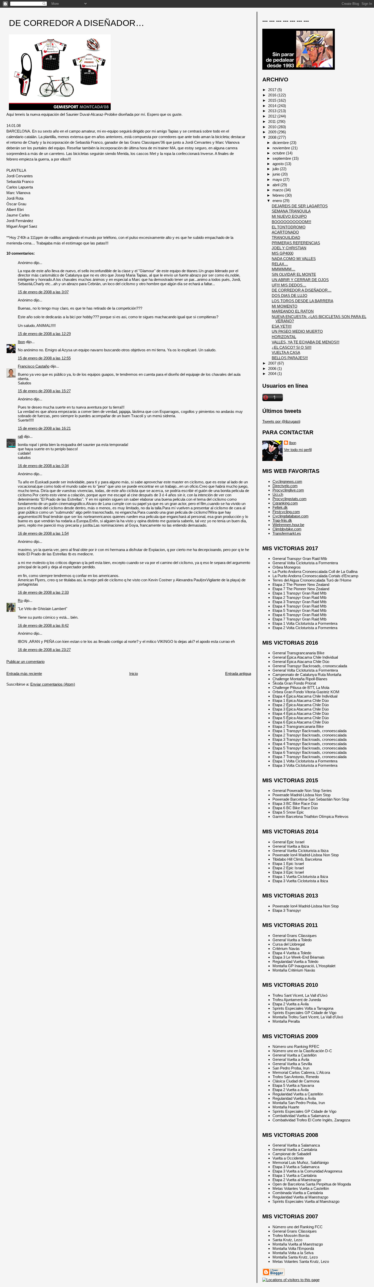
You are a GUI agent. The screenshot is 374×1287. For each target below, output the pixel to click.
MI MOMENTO (284, 306)
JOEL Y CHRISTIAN (289, 248)
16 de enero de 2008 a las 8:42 (43, 625)
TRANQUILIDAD (286, 237)
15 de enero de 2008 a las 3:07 (43, 292)
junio (276, 174)
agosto (278, 164)
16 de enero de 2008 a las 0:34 (43, 466)
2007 (272, 363)
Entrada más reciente (24, 673)
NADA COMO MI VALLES (294, 258)
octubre (279, 153)
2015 (272, 100)
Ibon (21, 342)
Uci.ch (277, 494)
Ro (20, 600)
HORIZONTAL (284, 337)
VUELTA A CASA (286, 352)
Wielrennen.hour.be (288, 525)
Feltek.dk (280, 507)
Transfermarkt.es (286, 533)
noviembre (281, 148)
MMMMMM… (283, 269)
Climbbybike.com (286, 529)
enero (277, 200)
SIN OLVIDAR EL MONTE (294, 274)
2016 (272, 95)
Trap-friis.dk (282, 520)
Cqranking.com (285, 503)
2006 (272, 368)
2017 (272, 90)
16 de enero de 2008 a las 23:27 (44, 649)
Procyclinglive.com (288, 490)
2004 (272, 373)
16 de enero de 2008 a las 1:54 (43, 533)
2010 (272, 127)
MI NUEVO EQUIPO (289, 216)
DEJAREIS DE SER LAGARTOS (300, 206)
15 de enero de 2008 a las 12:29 (44, 333)
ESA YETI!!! (282, 326)
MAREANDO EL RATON (293, 311)
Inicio (133, 673)
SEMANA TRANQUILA (291, 211)
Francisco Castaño (33, 366)
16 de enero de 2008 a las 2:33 (43, 592)
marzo (278, 190)
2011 (272, 121)
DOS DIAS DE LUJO (289, 295)
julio (276, 169)
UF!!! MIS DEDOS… (289, 285)
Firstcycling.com (286, 512)
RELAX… (280, 264)
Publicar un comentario (25, 661)
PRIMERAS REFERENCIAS (296, 243)
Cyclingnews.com (287, 481)
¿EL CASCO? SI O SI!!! (291, 347)
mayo (277, 179)
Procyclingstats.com (289, 499)
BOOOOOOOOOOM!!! (291, 222)
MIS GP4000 (282, 253)
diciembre (281, 142)
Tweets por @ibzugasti (281, 421)
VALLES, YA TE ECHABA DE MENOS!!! (305, 342)
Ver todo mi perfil (298, 449)
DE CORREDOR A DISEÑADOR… (76, 23)
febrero (278, 195)
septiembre (282, 158)
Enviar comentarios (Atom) (52, 684)
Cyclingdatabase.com (290, 516)
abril (276, 185)
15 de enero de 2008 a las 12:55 (44, 358)
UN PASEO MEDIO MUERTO (297, 331)
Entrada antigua (238, 673)
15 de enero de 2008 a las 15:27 (44, 391)
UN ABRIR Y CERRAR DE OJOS (300, 280)
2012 (272, 116)
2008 (272, 137)
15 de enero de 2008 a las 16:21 (44, 428)
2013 (272, 111)
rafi (20, 436)
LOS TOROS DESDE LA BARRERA (302, 301)
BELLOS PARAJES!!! (290, 358)
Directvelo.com (285, 486)
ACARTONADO (285, 232)
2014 (272, 106)
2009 (272, 132)
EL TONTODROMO (289, 227)
